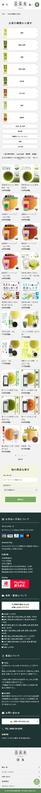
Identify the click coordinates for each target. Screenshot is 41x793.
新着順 (34, 154)
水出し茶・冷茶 (20, 126)
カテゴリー (7, 485)
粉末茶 (20, 131)
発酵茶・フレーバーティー (20, 136)
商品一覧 (5, 767)
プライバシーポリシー (8, 786)
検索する (20, 499)
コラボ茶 (20, 147)
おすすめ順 (20, 154)
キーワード (7, 475)
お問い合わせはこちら (19, 721)
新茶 (20, 141)
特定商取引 (5, 781)
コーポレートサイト (8, 772)
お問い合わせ (6, 777)
